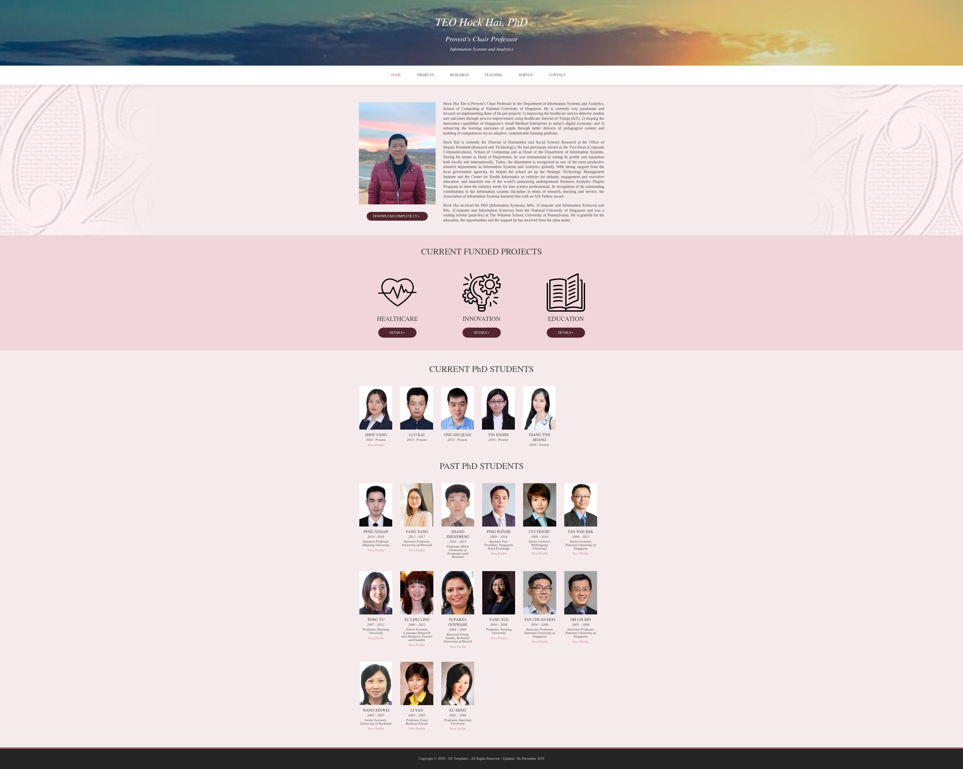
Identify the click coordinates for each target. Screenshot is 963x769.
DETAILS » (397, 332)
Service (526, 75)
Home (396, 75)
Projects (425, 75)
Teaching (494, 75)
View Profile (376, 445)
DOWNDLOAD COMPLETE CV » (396, 216)
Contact (557, 75)
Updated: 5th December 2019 (523, 758)
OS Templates (458, 758)
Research (459, 75)
